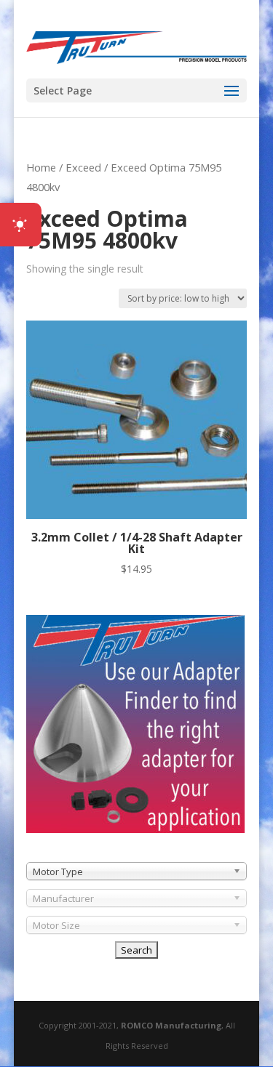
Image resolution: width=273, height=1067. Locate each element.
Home (41, 167)
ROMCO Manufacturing (171, 1025)
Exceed (83, 167)
